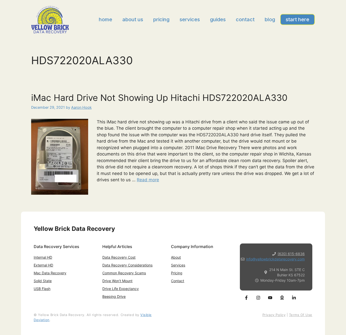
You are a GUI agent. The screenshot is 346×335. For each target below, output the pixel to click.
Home (105, 19)
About (176, 257)
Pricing (161, 19)
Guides (218, 19)
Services (190, 19)
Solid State (43, 281)
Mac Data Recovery (50, 273)
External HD (43, 265)
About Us (132, 19)
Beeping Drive (114, 296)
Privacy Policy (273, 315)
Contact (245, 19)
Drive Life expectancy (120, 288)
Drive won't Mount (117, 281)
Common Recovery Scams (124, 273)
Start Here (297, 19)
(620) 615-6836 (291, 254)
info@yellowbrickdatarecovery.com (275, 259)
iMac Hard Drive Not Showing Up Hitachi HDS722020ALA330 (159, 97)
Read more (148, 179)
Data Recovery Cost (119, 257)
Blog (270, 19)
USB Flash (42, 288)
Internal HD (43, 257)
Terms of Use (300, 315)
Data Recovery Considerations (127, 265)
